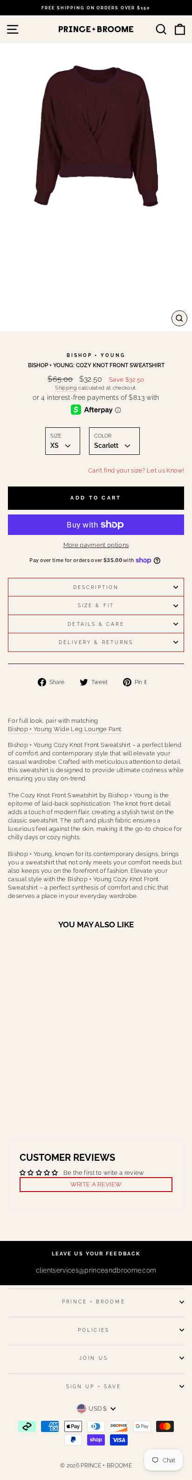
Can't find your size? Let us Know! (136, 470)
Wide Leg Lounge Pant (64, 729)
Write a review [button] (96, 1184)
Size (56, 436)
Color (102, 436)
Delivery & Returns (96, 642)
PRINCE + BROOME (93, 1301)
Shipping (66, 388)
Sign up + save (93, 1386)
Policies (94, 1330)
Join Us (93, 1358)
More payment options (96, 544)
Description (96, 587)
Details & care (96, 624)
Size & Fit (96, 605)
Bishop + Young (96, 355)
